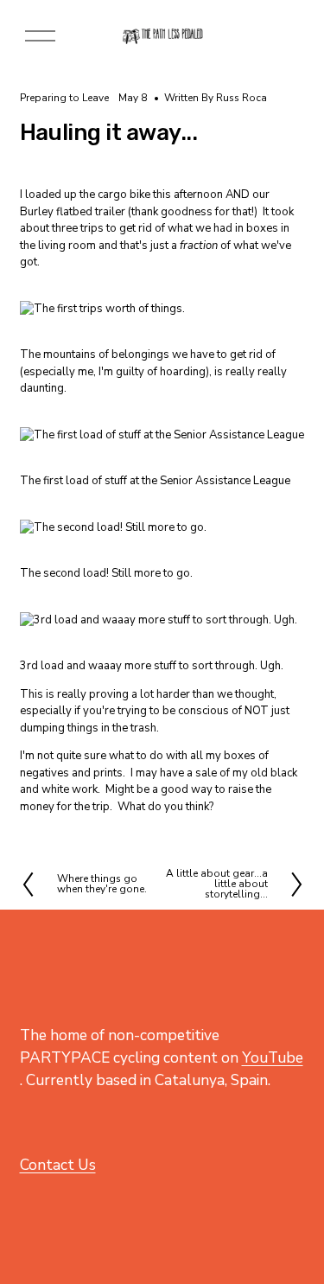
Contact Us (58, 1164)
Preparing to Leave (64, 98)
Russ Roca (241, 98)
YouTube (272, 1057)
